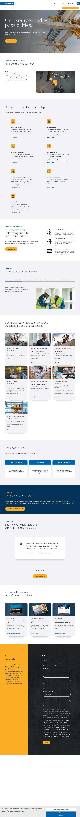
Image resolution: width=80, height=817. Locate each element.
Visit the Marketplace (15, 508)
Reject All (61, 812)
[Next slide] (43, 570)
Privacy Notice (63, 717)
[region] (40, 554)
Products (12, 8)
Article (8, 397)
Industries (4, 8)
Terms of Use (12, 811)
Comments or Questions (50, 699)
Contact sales (40, 576)
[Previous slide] (36, 570)
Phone (47, 684)
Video (8, 362)
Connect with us (70, 8)
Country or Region (51, 691)
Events (28, 8)
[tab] (13, 280)
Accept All (61, 815)
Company (48, 668)
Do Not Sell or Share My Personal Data (61, 809)
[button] (60, 3)
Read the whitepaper (59, 633)
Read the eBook (34, 633)
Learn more (14, 137)
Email (47, 676)
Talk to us (11, 41)
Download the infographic (13, 633)
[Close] (78, 811)
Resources (21, 8)
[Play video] (55, 82)
